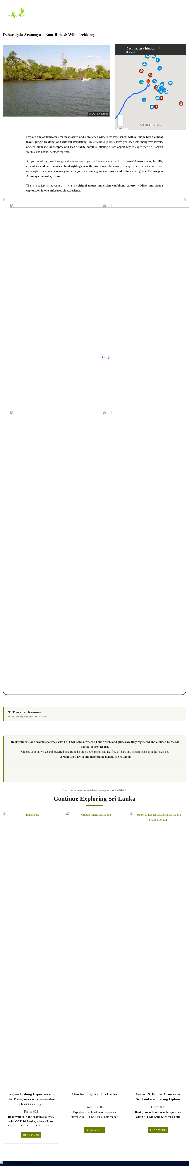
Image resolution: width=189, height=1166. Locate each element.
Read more (31, 1134)
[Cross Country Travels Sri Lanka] (17, 12)
